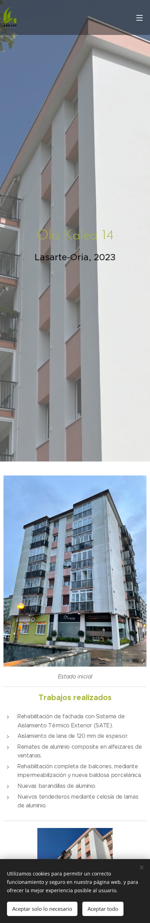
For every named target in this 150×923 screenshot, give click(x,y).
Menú (140, 17)
